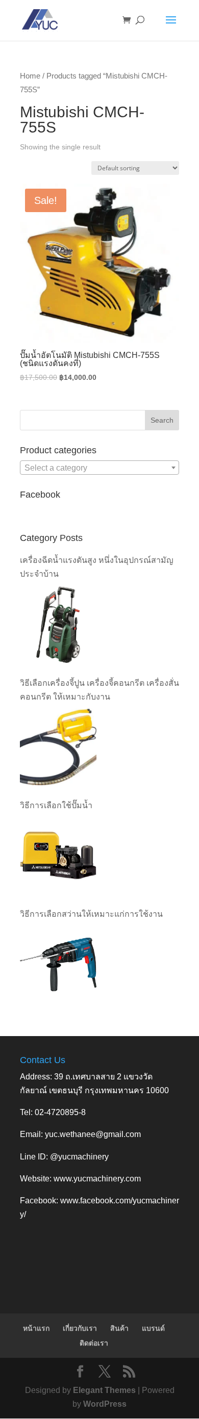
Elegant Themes (104, 1390)
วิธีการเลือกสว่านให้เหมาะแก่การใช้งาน (91, 914)
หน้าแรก (36, 1328)
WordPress (105, 1404)
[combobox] (99, 467)
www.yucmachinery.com (97, 1178)
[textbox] (99, 468)
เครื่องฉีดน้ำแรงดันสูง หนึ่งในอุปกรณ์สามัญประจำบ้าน (96, 567)
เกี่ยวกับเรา (80, 1328)
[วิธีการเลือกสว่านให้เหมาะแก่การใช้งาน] (58, 964)
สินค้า (119, 1328)
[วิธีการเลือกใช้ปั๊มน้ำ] (58, 855)
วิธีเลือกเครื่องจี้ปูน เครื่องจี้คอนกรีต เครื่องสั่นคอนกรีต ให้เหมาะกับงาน (99, 690)
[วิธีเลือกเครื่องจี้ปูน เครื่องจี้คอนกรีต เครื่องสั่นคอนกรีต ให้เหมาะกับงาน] (58, 747)
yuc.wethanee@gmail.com (93, 1134)
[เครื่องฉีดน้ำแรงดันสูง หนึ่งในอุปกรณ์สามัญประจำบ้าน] (58, 624)
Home (30, 76)
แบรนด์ (153, 1328)
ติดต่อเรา (94, 1343)
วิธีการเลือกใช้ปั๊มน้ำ (56, 805)
